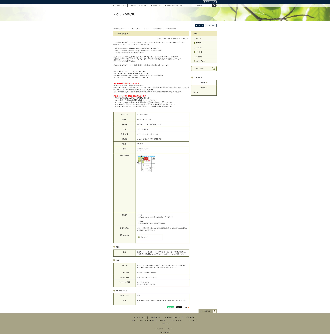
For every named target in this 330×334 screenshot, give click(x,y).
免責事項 (162, 320)
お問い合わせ (144, 5)
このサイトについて (121, 5)
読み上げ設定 (211, 25)
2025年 (202, 82)
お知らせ (199, 47)
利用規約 (151, 320)
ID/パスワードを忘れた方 (140, 320)
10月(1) (196, 92)
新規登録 (133, 5)
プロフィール (200, 43)
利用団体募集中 (155, 317)
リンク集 (191, 320)
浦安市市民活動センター (120, 29)
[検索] (214, 5)
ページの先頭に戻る (205, 311)
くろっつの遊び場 (135, 29)
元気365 (168, 332)
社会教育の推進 (157, 29)
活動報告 (199, 56)
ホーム (198, 38)
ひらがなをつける (210, 1)
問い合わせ (144, 237)
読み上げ (200, 25)
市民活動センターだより (172, 317)
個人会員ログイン (157, 5)
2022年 (202, 87)
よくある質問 (189, 317)
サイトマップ (165, 323)
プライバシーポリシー (177, 320)
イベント (146, 29)
